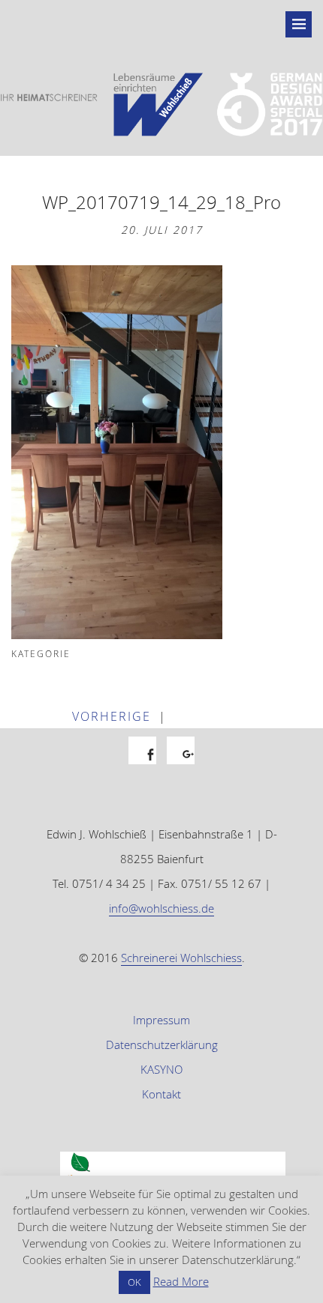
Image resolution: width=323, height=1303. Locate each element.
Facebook (150, 767)
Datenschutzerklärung (162, 1044)
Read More (181, 1281)
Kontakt (161, 1093)
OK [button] (134, 1282)
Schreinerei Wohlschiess (181, 957)
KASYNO (161, 1069)
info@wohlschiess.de (161, 908)
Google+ (188, 767)
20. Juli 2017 (162, 230)
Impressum (161, 1019)
